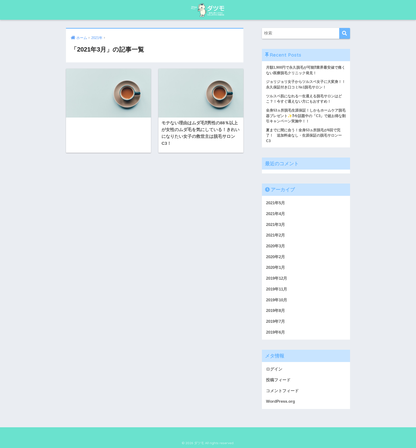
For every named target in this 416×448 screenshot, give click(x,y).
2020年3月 (275, 246)
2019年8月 (275, 310)
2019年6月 (275, 332)
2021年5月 (275, 203)
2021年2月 (275, 235)
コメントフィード (282, 391)
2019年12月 (276, 278)
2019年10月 (276, 300)
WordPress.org (280, 401)
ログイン (274, 369)
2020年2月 (275, 257)
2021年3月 (275, 224)
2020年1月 (275, 267)
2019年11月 (276, 289)
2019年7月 (275, 321)
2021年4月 (275, 213)
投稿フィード (278, 380)
